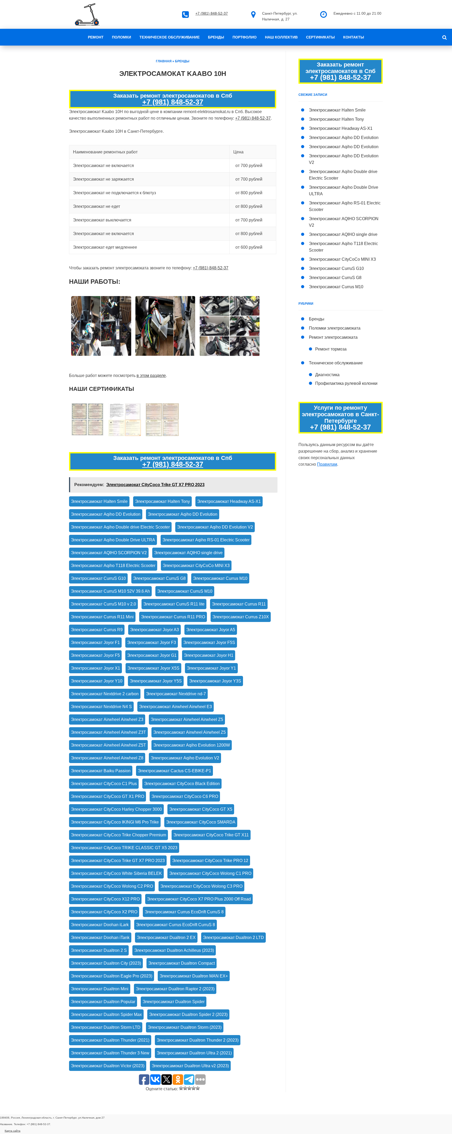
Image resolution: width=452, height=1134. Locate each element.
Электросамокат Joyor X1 (95, 668)
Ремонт (96, 37)
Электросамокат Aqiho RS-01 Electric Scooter (206, 540)
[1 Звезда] (181, 1088)
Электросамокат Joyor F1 (95, 642)
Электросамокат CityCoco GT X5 (200, 809)
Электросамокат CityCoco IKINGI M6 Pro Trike (115, 822)
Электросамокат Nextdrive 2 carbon (105, 694)
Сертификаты (320, 37)
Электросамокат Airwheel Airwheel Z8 (107, 758)
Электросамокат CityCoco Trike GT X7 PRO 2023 (118, 860)
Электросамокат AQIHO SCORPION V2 (109, 553)
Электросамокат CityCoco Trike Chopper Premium (118, 835)
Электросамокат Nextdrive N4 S (101, 706)
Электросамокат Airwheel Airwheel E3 (175, 706)
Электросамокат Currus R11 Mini (102, 617)
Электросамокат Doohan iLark (100, 924)
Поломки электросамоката (334, 328)
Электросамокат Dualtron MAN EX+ (194, 976)
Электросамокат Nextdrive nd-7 (176, 694)
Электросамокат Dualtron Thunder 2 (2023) (198, 1040)
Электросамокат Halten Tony (162, 501)
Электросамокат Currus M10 (220, 578)
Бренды (216, 37)
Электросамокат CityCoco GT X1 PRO (107, 796)
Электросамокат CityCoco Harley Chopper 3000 (116, 809)
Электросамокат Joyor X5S (153, 668)
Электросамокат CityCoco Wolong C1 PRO (210, 873)
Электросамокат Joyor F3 (151, 642)
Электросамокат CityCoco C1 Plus (104, 783)
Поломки (121, 37)
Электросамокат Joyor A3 (154, 629)
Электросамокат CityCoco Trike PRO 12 (210, 860)
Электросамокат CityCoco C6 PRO (184, 796)
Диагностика (327, 375)
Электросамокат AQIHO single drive (188, 553)
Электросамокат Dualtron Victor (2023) (107, 1066)
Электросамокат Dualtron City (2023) (106, 963)
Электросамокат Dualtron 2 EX (166, 937)
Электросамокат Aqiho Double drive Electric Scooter (120, 527)
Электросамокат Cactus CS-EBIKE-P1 (174, 771)
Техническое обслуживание (169, 37)
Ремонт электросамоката (333, 337)
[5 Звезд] (198, 1088)
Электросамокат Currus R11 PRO (173, 617)
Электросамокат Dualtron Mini (99, 989)
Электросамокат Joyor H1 (208, 655)
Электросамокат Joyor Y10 (96, 681)
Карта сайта (12, 1130)
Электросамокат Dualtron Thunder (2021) (110, 1040)
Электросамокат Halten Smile (99, 501)
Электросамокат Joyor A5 (210, 629)
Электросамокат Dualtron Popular (103, 1001)
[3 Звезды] (189, 1088)
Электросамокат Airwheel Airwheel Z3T (108, 732)
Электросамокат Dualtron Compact (181, 963)
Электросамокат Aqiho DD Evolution (105, 514)
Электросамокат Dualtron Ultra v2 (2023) (190, 1066)
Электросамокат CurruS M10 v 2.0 (103, 604)
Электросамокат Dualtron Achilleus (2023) (174, 950)
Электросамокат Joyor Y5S (156, 681)
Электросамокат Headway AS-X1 (229, 501)
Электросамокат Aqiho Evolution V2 (185, 758)
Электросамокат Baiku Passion (101, 771)
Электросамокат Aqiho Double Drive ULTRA (113, 540)
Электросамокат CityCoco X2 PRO (104, 912)
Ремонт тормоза (331, 349)
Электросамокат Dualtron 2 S (99, 950)
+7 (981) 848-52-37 (211, 13)
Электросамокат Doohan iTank (100, 937)
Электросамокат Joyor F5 (95, 655)
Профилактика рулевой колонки (346, 383)
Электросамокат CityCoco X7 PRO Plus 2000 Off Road (199, 899)
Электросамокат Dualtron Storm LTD (105, 1027)
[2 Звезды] (185, 1088)
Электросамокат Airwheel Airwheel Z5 (187, 719)
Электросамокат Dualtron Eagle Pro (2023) (111, 976)
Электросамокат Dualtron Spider (174, 1001)
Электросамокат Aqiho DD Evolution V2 (215, 527)
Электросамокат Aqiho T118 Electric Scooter (113, 565)
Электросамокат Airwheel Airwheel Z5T (108, 745)
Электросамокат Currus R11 (239, 604)
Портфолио (245, 37)
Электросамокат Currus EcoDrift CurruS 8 (184, 912)
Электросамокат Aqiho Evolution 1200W (191, 745)
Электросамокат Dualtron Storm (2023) (185, 1027)
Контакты (353, 37)
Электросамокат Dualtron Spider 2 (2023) (188, 1014)
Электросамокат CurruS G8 (159, 578)
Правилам (327, 464)
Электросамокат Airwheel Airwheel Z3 (107, 719)
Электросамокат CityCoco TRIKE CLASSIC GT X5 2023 (124, 848)
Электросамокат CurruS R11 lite (174, 604)
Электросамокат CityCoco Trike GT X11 (211, 835)
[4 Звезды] (193, 1088)
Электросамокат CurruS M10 (184, 591)
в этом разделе (151, 375)
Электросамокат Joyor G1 (152, 655)
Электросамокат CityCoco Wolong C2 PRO (112, 886)
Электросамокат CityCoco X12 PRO (105, 899)
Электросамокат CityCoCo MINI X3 (196, 565)
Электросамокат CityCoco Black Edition (182, 783)
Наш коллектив (281, 37)
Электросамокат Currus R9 (97, 629)
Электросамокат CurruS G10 (98, 578)
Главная (164, 61)
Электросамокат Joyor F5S (209, 642)
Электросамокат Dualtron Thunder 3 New (110, 1053)
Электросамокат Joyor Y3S (215, 681)
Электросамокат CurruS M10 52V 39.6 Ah (110, 591)
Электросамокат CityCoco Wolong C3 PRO (201, 886)
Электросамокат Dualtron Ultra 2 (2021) (194, 1053)
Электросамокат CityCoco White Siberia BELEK (116, 873)
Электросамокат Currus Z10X (240, 617)
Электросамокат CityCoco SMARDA (200, 822)
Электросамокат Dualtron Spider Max (106, 1014)
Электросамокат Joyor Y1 (211, 668)
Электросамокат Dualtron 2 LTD (233, 937)
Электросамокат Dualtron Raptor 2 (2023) (175, 989)
